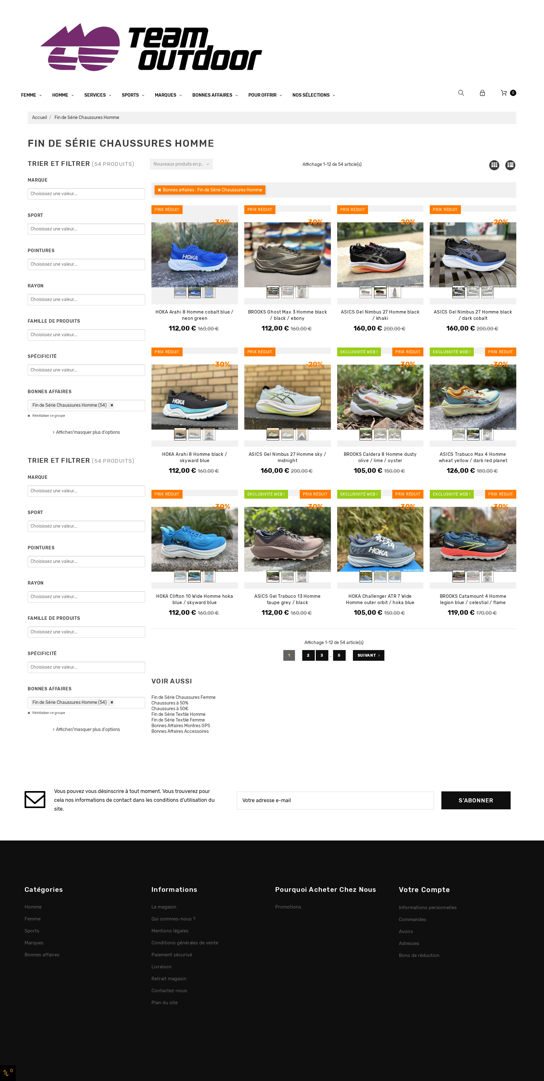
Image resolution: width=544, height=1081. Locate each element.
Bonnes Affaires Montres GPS (180, 725)
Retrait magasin (168, 979)
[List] (510, 165)
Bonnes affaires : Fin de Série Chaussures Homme (212, 190)
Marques (166, 95)
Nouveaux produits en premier (183, 164)
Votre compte (424, 890)
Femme (29, 95)
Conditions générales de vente (184, 943)
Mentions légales (170, 931)
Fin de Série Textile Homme (178, 714)
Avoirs (406, 931)
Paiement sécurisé (171, 955)
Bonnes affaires (212, 95)
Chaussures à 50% (170, 703)
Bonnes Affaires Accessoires (180, 731)
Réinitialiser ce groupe (48, 416)
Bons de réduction (419, 955)
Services (95, 95)
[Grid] (494, 165)
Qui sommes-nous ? (173, 919)
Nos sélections (311, 95)
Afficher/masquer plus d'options (88, 432)
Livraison (161, 967)
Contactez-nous (169, 990)
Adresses (409, 943)
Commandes (412, 919)
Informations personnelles (428, 907)
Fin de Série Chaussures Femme (183, 697)
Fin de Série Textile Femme (178, 720)
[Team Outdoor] (154, 46)
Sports (131, 95)
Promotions (288, 907)
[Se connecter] (482, 93)
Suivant (367, 655)
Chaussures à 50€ (169, 708)
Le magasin (163, 907)
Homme (60, 95)
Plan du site (164, 1002)
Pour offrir (262, 95)
